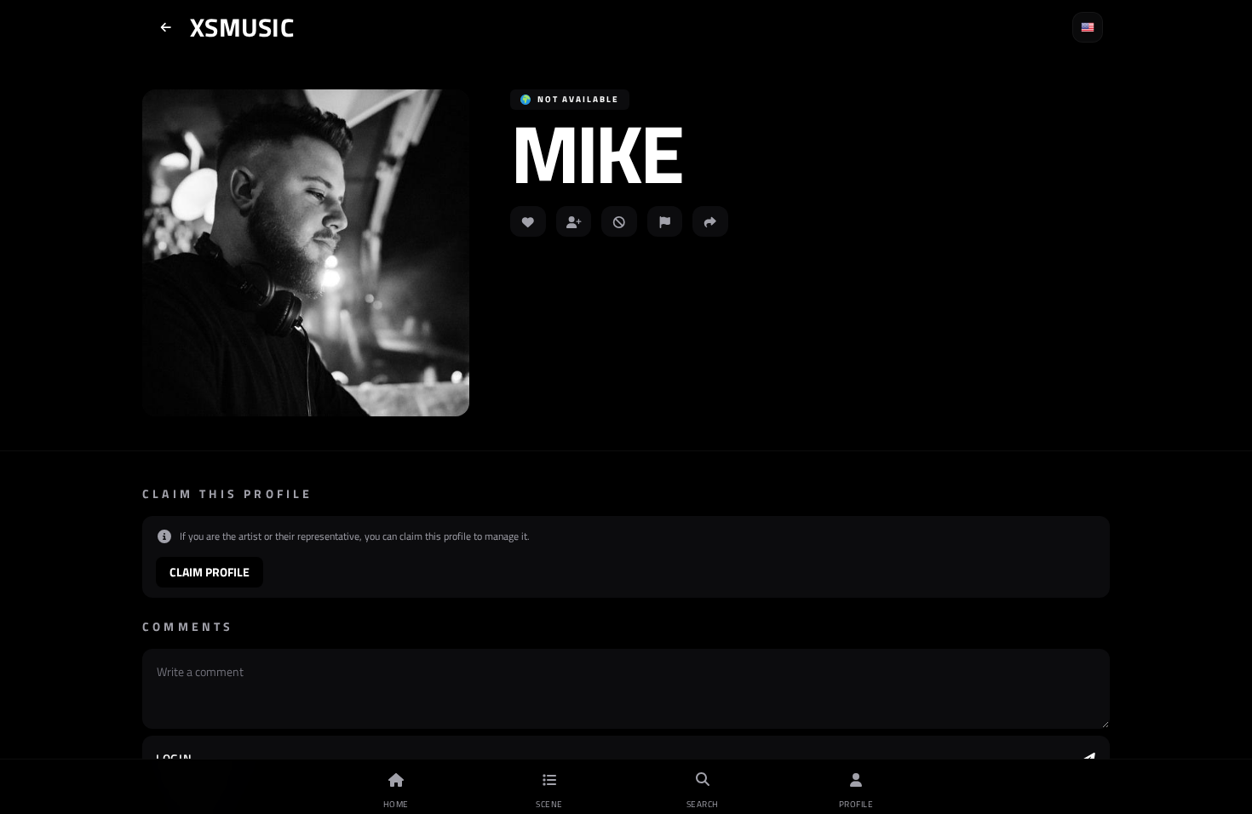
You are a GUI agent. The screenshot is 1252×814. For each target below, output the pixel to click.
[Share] (710, 221)
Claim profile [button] (209, 572)
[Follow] (574, 221)
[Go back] (166, 27)
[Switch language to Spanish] (1087, 27)
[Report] (665, 221)
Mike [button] (595, 153)
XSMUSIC (242, 27)
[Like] (528, 221)
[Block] (619, 221)
